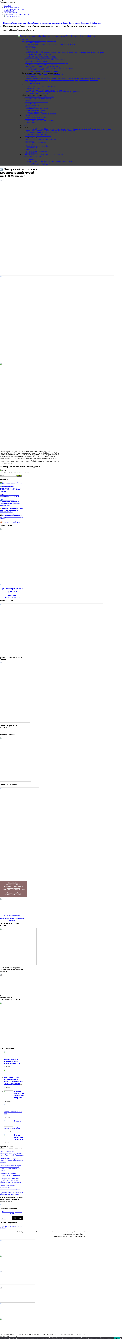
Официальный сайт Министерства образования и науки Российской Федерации (12, 1153)
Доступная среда (31, 81)
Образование (30, 47)
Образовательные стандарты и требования (41, 66)
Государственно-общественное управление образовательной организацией (54, 92)
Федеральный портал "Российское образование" (10, 1174)
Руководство (30, 49)
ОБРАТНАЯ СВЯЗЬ (10, 12)
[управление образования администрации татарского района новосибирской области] (17, 1268)
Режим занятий (31, 148)
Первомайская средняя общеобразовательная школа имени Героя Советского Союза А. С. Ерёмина (52, 23)
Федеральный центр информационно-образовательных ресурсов (10, 1187)
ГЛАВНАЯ (7, 6)
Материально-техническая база (37, 146)
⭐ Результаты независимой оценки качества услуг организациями (11, 510)
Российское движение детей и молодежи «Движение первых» (49, 68)
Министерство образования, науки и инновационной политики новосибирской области (10, 1167)
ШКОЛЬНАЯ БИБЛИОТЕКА (14, 9)
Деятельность (30, 76)
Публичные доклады (33, 88)
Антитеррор (30, 159)
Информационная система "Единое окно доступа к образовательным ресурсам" (11, 1180)
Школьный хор (31, 124)
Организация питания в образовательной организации (46, 63)
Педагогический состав (34, 51)
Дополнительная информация (37, 151)
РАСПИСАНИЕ (9, 11)
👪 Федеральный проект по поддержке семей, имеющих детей (11, 516)
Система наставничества (34, 70)
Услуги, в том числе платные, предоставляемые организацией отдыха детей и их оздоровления (61, 80)
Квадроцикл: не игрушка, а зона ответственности (12, 1061)
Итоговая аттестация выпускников (38, 98)
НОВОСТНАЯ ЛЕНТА (11, 7)
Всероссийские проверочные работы (39, 97)
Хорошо (117, 1338)
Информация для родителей (33, 156)
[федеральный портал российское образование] (17, 1331)
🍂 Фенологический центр (11, 522)
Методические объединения (36, 109)
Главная (25, 39)
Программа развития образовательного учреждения (45, 90)
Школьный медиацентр (34, 119)
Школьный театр (31, 122)
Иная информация (32, 83)
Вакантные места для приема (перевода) (41, 58)
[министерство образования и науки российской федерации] (17, 1300)
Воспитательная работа (30, 115)
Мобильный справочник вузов (12, 1212)
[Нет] (120, 1338)
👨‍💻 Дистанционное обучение (11, 483)
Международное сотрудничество (38, 61)
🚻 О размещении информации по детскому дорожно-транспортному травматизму (10, 502)
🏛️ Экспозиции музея (12, 16)
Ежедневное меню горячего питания (43, 64)
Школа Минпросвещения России (38, 136)
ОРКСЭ (24, 126)
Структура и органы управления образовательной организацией (50, 44)
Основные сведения (33, 42)
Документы (29, 46)
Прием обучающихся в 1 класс (36, 102)
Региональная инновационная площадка (41, 132)
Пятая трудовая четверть (18, 1137)
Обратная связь (31, 153)
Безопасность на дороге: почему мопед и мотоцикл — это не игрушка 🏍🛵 (13, 1080)
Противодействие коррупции (36, 165)
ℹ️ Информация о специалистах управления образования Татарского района (10, 489)
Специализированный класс (36, 134)
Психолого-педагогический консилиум (40, 114)
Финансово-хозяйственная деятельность (41, 56)
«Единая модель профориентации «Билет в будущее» (42, 154)
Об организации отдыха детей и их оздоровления (44, 75)
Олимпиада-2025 (32, 105)
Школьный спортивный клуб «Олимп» (40, 120)
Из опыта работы (31, 103)
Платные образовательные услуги (38, 54)
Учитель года (30, 107)
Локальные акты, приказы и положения (40, 86)
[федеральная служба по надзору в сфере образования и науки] (17, 1316)
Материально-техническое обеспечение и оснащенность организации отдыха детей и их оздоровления (65, 78)
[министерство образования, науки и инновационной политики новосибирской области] (17, 1253)
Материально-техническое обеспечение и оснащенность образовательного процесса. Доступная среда (64, 53)
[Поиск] (0, 1)
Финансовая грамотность (35, 110)
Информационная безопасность (37, 163)
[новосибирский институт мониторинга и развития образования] (17, 1284)
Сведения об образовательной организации (39, 41)
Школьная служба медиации (36, 117)
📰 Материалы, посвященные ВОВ (16, 14)
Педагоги (29, 144)
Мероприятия (30, 149)
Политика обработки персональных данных (42, 71)
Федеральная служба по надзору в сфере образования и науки (11, 1160)
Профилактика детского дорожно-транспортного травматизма (49, 161)
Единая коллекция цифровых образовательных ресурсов (11, 1193)
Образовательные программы (36, 142)
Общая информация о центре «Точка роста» (42, 139)
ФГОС (27, 100)
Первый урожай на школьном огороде (19, 1094)
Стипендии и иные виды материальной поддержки (45, 59)
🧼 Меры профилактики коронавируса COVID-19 (9, 495)
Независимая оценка (33, 112)
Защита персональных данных (36, 93)
